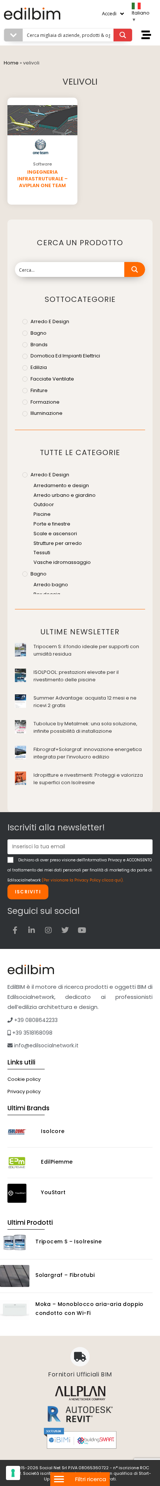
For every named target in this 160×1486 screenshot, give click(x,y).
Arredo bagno (50, 584)
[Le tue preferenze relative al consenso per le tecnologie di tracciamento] (13, 1473)
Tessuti (41, 552)
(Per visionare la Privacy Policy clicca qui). (83, 880)
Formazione (45, 402)
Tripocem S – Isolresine (68, 1241)
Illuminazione (47, 413)
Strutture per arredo (57, 543)
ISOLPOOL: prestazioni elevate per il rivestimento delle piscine (76, 676)
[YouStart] (21, 1193)
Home (11, 63)
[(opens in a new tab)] (20, 649)
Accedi (109, 13)
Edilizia (39, 367)
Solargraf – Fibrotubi (65, 1275)
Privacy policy (24, 1091)
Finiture (39, 390)
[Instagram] (48, 930)
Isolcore (52, 1131)
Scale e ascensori (55, 533)
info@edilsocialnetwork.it (46, 1045)
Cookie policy (24, 1079)
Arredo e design (50, 321)
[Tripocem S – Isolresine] (14, 1242)
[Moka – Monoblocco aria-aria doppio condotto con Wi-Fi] (14, 1310)
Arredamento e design (61, 485)
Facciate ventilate (52, 378)
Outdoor (43, 504)
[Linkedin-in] (31, 930)
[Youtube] (81, 930)
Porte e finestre (51, 523)
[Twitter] (65, 930)
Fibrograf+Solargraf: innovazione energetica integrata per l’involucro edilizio (87, 753)
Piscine (42, 514)
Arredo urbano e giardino (64, 495)
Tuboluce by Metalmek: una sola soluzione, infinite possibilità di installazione (85, 727)
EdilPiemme (57, 1161)
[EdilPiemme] (21, 1162)
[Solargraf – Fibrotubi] (14, 1276)
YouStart (53, 1192)
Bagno (39, 333)
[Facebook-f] (14, 930)
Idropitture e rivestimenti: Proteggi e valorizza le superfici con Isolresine (88, 779)
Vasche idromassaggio (62, 562)
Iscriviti (28, 892)
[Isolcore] (21, 1132)
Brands (39, 344)
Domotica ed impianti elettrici (65, 355)
